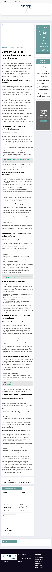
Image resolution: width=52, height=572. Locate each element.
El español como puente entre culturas (24, 506)
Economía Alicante (39, 559)
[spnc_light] (29, 11)
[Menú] (22, 11)
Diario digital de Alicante (5, 561)
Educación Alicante (39, 567)
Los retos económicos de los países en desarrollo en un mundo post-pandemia (24, 481)
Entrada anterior (13, 478)
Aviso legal (24, 558)
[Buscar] (26, 11)
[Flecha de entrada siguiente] (32, 481)
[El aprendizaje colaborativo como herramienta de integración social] (9, 520)
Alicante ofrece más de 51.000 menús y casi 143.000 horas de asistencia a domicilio (43, 88)
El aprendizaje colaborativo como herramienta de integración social (7, 529)
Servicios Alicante (38, 565)
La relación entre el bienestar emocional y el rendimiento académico (10, 481)
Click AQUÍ (43, 121)
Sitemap (19, 558)
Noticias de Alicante (39, 557)
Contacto (20, 561)
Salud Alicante (38, 563)
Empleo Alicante (38, 561)
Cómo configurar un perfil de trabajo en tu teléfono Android (43, 67)
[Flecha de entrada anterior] (2, 481)
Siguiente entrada (22, 478)
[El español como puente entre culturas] (23, 492)
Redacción (12, 47)
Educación (4, 47)
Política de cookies (26, 560)
